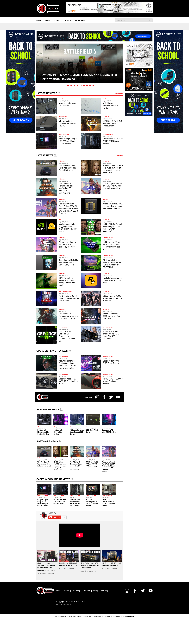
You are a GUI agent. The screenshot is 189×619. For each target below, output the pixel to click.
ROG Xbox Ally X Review (92, 429)
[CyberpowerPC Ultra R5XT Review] (109, 417)
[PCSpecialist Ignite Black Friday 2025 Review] (77, 417)
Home (38, 19)
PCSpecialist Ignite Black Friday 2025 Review (77, 430)
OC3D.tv (67, 19)
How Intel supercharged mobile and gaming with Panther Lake (77, 72)
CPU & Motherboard (65, 290)
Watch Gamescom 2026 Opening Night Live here (111, 314)
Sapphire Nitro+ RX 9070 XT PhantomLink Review (68, 379)
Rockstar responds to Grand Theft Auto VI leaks (112, 278)
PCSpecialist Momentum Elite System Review (43, 430)
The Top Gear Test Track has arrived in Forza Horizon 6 (67, 166)
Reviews (57, 19)
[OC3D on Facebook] (104, 395)
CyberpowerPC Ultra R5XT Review (109, 429)
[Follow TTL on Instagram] (97, 395)
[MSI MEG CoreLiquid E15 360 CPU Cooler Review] (93, 487)
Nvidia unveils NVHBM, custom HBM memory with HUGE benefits (113, 204)
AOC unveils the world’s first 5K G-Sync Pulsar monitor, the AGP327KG (113, 262)
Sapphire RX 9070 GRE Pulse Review (111, 360)
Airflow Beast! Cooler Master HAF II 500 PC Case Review (75, 501)
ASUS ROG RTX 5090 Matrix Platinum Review (113, 379)
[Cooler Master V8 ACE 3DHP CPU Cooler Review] (60, 487)
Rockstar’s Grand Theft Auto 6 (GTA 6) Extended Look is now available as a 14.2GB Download (68, 207)
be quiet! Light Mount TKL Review (68, 102)
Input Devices (63, 97)
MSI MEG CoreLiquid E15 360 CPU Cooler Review (92, 501)
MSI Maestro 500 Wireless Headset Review (110, 104)
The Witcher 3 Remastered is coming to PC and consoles (68, 314)
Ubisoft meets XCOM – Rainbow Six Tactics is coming (112, 296)
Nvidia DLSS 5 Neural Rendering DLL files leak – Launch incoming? (112, 226)
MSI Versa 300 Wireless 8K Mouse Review (67, 121)
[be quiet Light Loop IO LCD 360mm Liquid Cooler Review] (44, 487)
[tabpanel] (79, 61)
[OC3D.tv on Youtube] (118, 395)
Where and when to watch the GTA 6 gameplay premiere (67, 243)
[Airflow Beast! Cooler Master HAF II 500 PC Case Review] (77, 487)
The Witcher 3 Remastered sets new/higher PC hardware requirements (66, 186)
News (47, 19)
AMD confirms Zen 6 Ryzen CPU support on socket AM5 (69, 296)
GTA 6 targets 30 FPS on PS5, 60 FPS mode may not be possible (112, 184)
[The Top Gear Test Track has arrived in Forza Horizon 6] (44, 449)
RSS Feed (59, 91)
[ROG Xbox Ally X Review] (93, 417)
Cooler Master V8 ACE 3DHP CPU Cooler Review (113, 139)
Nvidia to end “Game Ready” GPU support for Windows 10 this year (112, 244)
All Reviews (119, 92)
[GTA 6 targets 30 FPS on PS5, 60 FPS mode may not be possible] (93, 449)
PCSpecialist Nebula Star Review (58, 430)
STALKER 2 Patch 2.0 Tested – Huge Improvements (112, 121)
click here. (130, 616)
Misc (60, 218)
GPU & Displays (108, 236)
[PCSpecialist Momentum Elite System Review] (44, 417)
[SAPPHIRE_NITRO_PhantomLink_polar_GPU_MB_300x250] (139, 53)
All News (120, 154)
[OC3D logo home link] (48, 7)
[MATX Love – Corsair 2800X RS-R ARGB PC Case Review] (109, 487)
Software (106, 115)
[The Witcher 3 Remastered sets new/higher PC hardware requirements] (77, 449)
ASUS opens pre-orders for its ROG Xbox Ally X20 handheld (111, 333)
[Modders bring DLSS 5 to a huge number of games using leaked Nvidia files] (60, 449)
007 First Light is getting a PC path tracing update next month (67, 280)
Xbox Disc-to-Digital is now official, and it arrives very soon (68, 260)
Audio (105, 97)
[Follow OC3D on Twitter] (111, 395)
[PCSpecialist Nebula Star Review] (60, 417)
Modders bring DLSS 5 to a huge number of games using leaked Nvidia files (113, 167)
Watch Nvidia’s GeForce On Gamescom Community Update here (67, 334)
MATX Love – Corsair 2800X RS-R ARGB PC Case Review (108, 501)
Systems (40, 424)
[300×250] (139, 103)
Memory (105, 198)
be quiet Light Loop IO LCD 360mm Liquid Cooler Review (68, 139)
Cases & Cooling (64, 133)
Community (80, 19)
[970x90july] (94, 34)
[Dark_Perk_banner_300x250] (139, 78)
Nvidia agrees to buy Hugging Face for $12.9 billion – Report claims (68, 226)
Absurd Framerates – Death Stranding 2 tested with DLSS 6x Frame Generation (68, 363)
